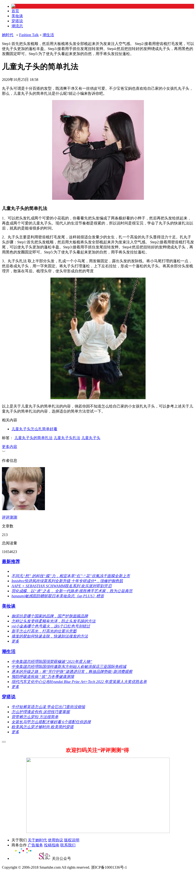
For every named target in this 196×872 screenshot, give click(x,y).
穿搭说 (17, 21)
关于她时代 (37, 840)
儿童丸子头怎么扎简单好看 (34, 429)
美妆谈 (17, 16)
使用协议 (55, 840)
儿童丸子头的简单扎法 (33, 438)
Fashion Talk (29, 35)
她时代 (7, 35)
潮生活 (48, 35)
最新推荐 (11, 561)
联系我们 (68, 845)
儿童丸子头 (90, 438)
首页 (15, 11)
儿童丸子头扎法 (67, 438)
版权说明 (71, 840)
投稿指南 (51, 845)
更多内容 (9, 447)
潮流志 (17, 26)
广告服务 (35, 845)
